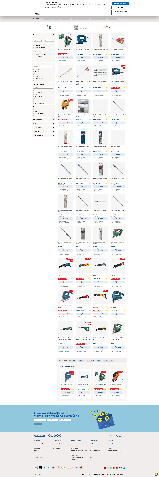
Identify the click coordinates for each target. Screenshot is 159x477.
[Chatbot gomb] (156, 474)
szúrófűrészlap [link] (65, 19)
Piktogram (110, 448)
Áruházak (73, 446)
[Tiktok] (55, 435)
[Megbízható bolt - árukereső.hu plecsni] (63, 467)
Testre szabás (120, 7)
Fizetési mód (110, 443)
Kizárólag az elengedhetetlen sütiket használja (120, 12)
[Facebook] (49, 435)
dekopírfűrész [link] (47, 19)
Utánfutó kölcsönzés (38, 454)
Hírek (91, 448)
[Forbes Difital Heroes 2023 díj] (40, 467)
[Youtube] (52, 435)
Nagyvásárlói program (38, 457)
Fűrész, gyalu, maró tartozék (83, 27)
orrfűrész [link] (56, 19)
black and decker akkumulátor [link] (98, 19)
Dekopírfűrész (56, 28)
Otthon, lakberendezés (57, 446)
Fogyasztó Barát (74, 455)
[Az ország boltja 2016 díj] (53, 467)
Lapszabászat (37, 448)
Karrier (91, 457)
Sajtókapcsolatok (93, 454)
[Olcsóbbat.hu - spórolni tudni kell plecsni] (75, 467)
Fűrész (111, 28)
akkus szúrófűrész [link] (83, 19)
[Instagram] (60, 435)
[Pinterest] (57, 435)
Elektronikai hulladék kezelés (113, 450)
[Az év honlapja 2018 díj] (44, 467)
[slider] (34, 37)
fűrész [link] (74, 19)
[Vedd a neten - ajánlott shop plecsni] (68, 467)
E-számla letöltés (74, 448)
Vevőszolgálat (74, 443)
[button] (43, 34)
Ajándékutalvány (37, 450)
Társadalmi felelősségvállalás (95, 450)
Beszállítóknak (74, 459)
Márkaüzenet (92, 452)
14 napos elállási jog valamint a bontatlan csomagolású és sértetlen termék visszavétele (79, 451)
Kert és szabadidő (56, 448)
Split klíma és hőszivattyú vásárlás (115, 452)
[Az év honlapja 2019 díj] (48, 467)
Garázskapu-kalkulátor (38, 446)
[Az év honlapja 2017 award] (58, 467)
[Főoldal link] (39, 436)
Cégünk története (93, 446)
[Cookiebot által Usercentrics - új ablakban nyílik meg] (36, 14)
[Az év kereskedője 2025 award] (81, 467)
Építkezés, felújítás (56, 443)
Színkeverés (36, 452)
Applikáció (110, 446)
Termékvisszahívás (112, 454)
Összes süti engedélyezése (120, 3)
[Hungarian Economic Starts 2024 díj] (36, 467)
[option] (40, 47)
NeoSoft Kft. (41, 474)
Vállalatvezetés (93, 443)
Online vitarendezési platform (77, 457)
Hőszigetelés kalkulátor (38, 443)
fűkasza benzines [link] (112, 19)
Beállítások (47, 10)
